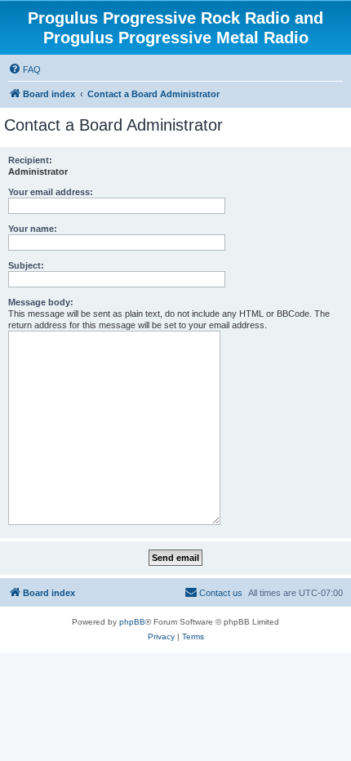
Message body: (40, 302)
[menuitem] (24, 69)
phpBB (132, 621)
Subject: (26, 265)
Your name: (32, 229)
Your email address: (50, 192)
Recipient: (30, 160)
